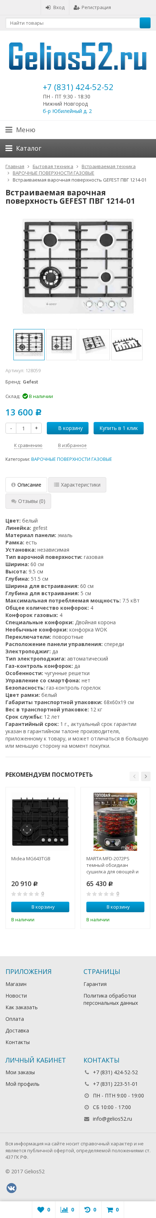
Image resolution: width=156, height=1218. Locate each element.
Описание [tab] (29, 484)
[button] (134, 776)
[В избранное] (65, 919)
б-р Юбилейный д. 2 (67, 110)
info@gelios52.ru (112, 1118)
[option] (29, 344)
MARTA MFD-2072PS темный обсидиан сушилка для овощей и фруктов (112, 865)
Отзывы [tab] (31, 501)
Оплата (14, 1018)
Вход (59, 7)
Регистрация (96, 7)
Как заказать (21, 1007)
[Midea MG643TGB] (40, 822)
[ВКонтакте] (11, 1188)
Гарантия (95, 984)
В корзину (70, 428)
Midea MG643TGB (30, 858)
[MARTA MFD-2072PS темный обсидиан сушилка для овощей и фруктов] (115, 822)
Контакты (17, 1042)
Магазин (15, 984)
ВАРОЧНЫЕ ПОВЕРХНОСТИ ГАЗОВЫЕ (71, 459)
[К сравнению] (54, 919)
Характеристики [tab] (80, 484)
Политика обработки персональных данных (110, 999)
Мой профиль (22, 1083)
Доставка (17, 1030)
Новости (16, 995)
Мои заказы (20, 1072)
